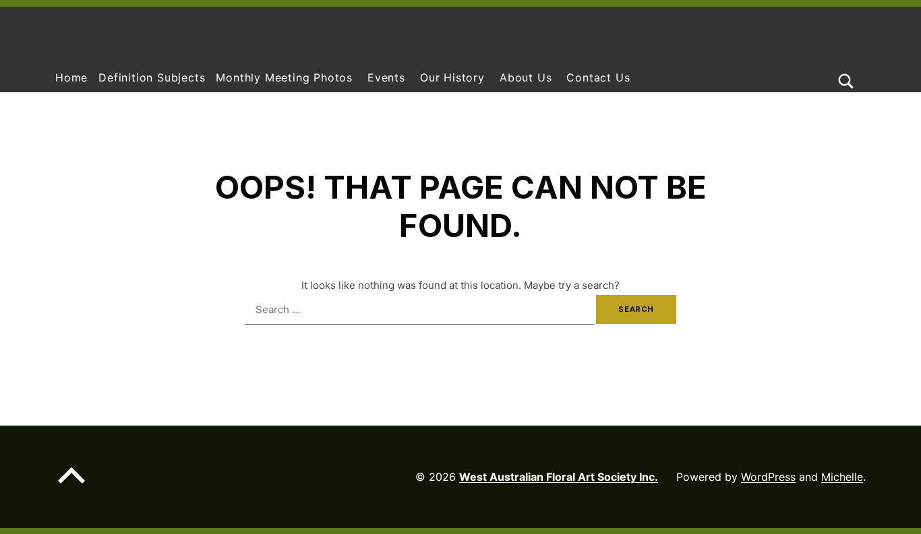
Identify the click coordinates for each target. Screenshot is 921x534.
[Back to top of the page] (71, 486)
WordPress (768, 476)
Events (386, 77)
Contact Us (598, 77)
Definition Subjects (151, 77)
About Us (526, 77)
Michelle (842, 476)
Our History (452, 77)
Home (71, 77)
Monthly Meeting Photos (284, 77)
